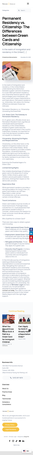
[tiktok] (16, 441)
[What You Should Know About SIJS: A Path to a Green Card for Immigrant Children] (8, 319)
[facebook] (10, 441)
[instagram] (13, 441)
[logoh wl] (9, 3)
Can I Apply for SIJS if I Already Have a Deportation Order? (24, 331)
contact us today (8, 290)
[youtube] (20, 441)
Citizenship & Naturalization (9, 57)
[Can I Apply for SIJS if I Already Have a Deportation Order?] (24, 319)
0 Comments (7, 344)
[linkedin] (23, 441)
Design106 (26, 436)
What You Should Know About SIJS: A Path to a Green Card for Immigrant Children (8, 334)
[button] (3, 330)
